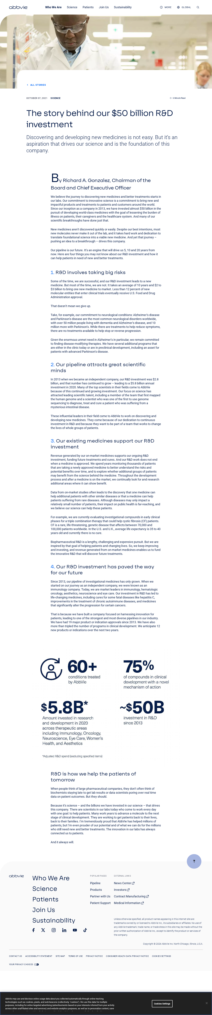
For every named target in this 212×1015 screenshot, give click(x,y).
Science (72, 7)
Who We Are (53, 7)
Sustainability (123, 7)
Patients (88, 7)
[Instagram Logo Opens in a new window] (54, 930)
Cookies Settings (161, 956)
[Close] (206, 1003)
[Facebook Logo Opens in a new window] (33, 930)
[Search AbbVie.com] (198, 7)
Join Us (104, 7)
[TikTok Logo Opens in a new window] (85, 930)
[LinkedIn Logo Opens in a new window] (64, 930)
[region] (106, 1003)
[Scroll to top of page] (194, 861)
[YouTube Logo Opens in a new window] (75, 930)
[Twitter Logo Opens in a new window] (43, 930)
